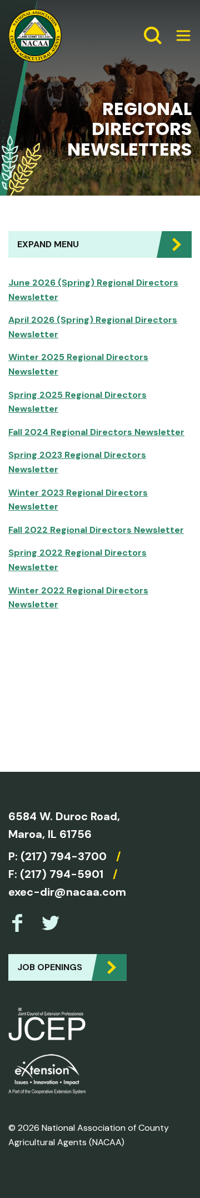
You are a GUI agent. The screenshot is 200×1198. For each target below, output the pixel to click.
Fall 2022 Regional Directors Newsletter (96, 530)
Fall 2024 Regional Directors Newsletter (96, 432)
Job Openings (49, 967)
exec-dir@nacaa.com (67, 892)
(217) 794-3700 (64, 856)
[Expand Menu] (179, 35)
